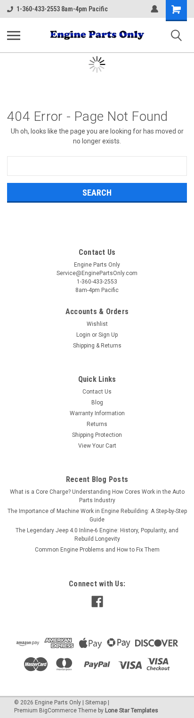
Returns (97, 424)
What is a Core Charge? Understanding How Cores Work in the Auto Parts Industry (97, 496)
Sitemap (95, 702)
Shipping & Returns (97, 345)
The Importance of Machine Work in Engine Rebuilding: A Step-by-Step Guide (97, 515)
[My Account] (154, 9)
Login (83, 334)
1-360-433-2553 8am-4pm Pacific (62, 9)
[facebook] (97, 602)
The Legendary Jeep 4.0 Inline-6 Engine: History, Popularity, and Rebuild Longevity (97, 534)
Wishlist (97, 324)
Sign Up (108, 334)
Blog (97, 402)
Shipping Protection (97, 435)
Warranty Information (97, 413)
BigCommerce (58, 710)
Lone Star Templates (131, 710)
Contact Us (97, 391)
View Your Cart (97, 445)
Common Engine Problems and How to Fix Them (97, 549)
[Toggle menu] (13, 35)
